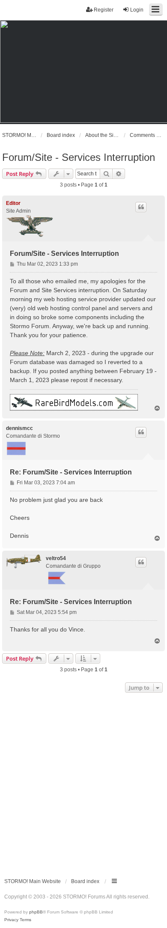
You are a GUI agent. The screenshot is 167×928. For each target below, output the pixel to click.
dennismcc (19, 428)
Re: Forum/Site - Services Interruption (71, 472)
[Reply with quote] (140, 207)
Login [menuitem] (136, 10)
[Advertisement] (83, 782)
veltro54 (56, 558)
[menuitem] (11, 920)
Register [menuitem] (103, 10)
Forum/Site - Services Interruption (78, 157)
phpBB (36, 912)
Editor (13, 203)
